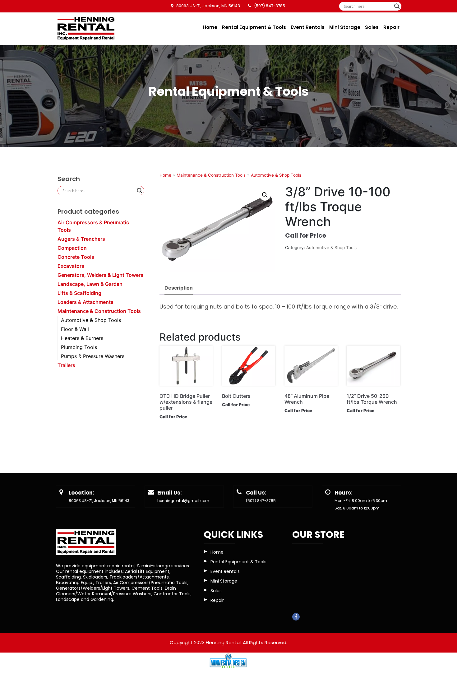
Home (210, 27)
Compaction (72, 248)
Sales (372, 27)
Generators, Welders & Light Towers (100, 275)
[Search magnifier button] (397, 6)
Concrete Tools (76, 257)
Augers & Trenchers (81, 239)
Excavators (71, 266)
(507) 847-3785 (261, 500)
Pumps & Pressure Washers (92, 356)
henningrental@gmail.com (183, 500)
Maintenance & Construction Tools (99, 311)
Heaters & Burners (82, 338)
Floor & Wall (75, 329)
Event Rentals (308, 27)
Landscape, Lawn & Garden (90, 284)
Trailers (66, 365)
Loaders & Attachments (85, 302)
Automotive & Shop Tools (91, 320)
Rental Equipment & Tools (254, 27)
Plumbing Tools (79, 347)
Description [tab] (178, 288)
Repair (391, 27)
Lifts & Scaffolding (79, 293)
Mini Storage (344, 27)
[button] (264, 195)
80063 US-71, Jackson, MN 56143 (99, 500)
